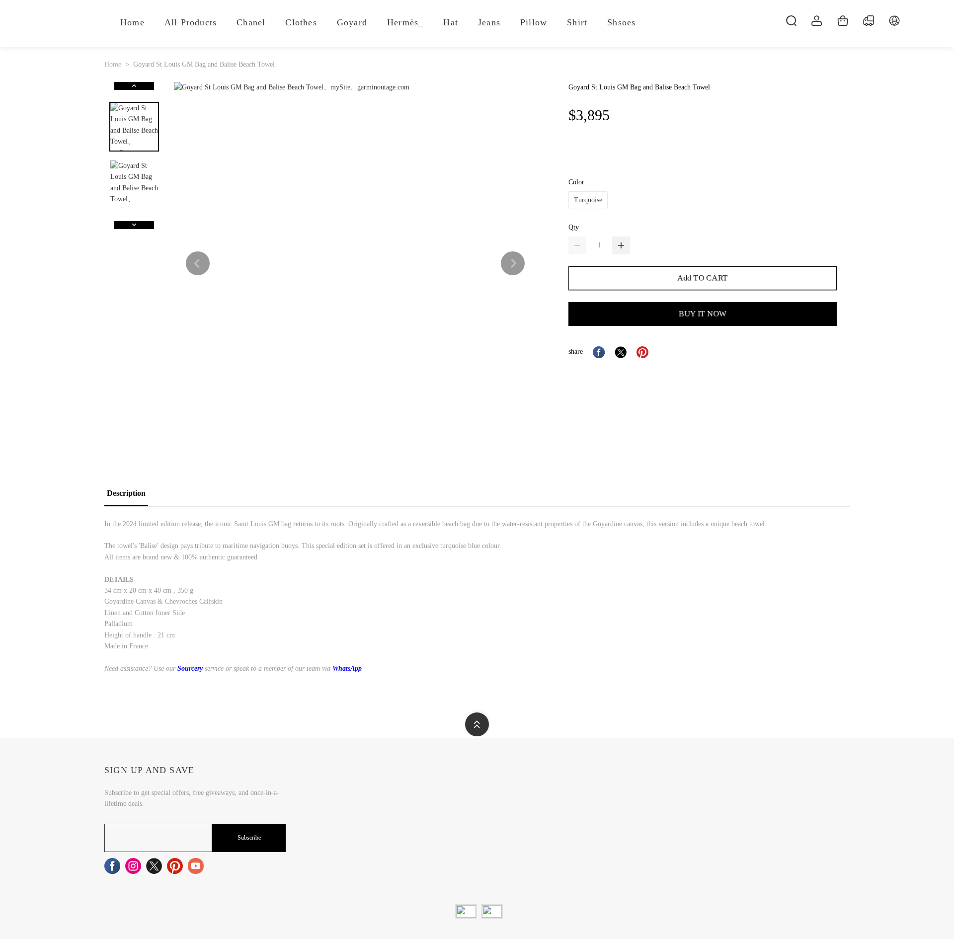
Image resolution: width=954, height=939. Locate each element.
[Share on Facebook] (599, 352)
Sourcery (190, 668)
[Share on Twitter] (621, 352)
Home (112, 64)
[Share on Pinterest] (642, 352)
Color (576, 182)
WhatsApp (347, 668)
